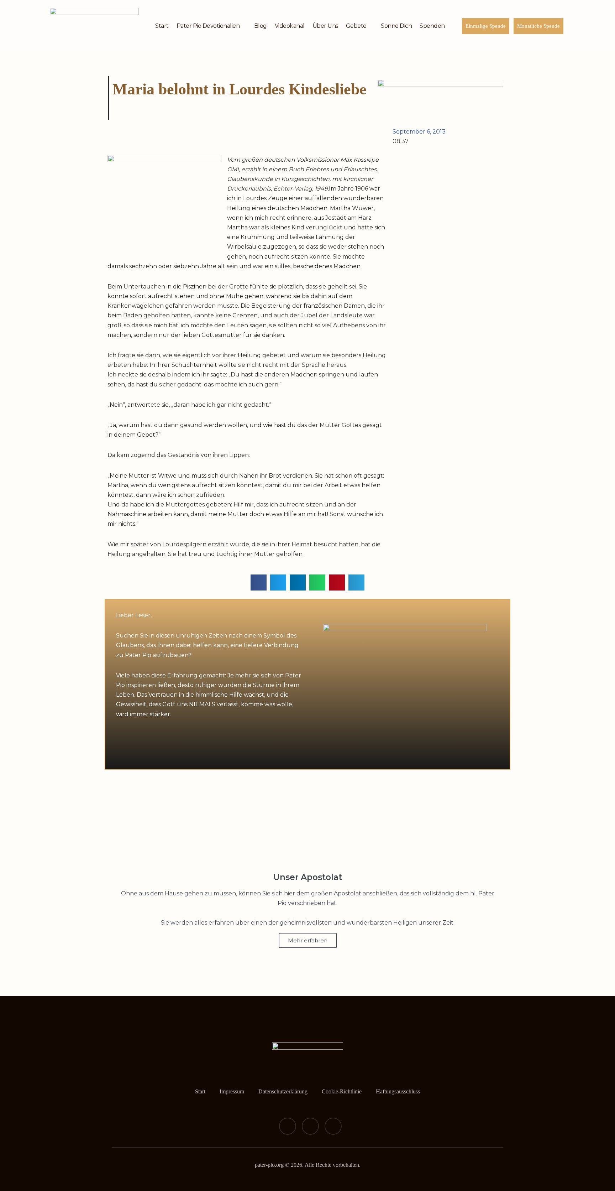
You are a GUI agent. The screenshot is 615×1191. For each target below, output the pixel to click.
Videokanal (290, 25)
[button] (259, 582)
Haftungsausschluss (398, 1091)
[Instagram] (310, 1126)
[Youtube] (333, 1126)
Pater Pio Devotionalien (208, 25)
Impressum (232, 1091)
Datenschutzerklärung (283, 1091)
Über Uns (325, 25)
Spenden (432, 25)
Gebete (356, 25)
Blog (260, 25)
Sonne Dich (396, 25)
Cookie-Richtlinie (342, 1091)
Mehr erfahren (307, 940)
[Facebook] (287, 1126)
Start (162, 25)
